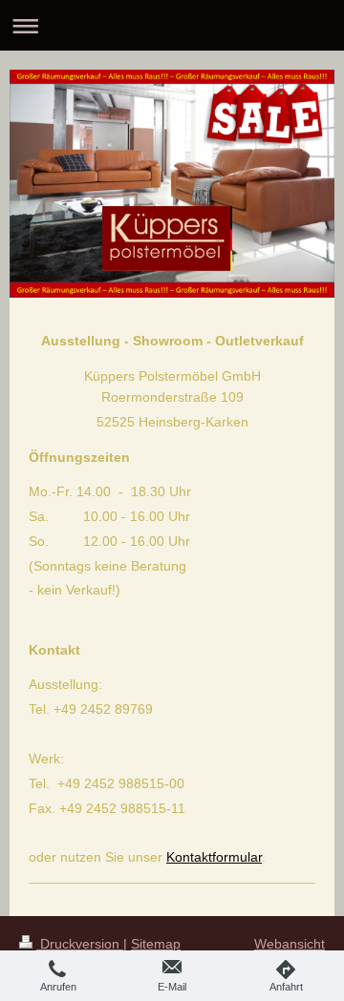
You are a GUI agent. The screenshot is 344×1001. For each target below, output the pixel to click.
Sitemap (156, 943)
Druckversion (79, 943)
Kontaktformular (214, 857)
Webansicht (289, 943)
